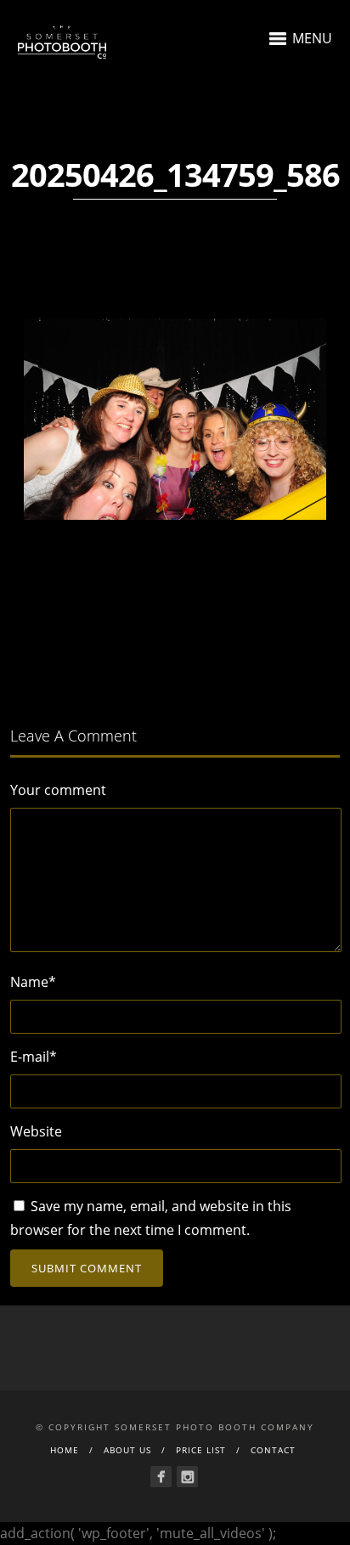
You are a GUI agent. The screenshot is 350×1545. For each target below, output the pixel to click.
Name (33, 982)
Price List (201, 1450)
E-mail (33, 1056)
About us (127, 1450)
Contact (273, 1450)
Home (64, 1450)
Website (36, 1131)
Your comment (58, 790)
